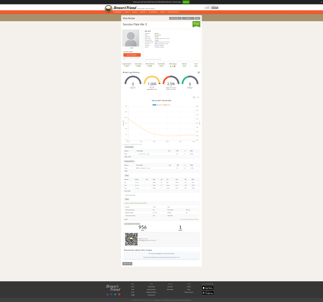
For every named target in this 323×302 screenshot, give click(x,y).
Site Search (170, 286)
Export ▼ (188, 18)
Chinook (137, 182)
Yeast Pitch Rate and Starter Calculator (189, 219)
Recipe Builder (151, 286)
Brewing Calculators (151, 292)
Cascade (137, 188)
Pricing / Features (189, 292)
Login (207, 7)
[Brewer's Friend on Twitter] (115, 294)
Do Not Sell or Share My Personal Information (180, 300)
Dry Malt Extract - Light (144, 154)
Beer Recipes (170, 289)
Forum (132, 292)
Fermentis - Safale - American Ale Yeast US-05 (135, 203)
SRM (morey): (173, 64)
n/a (196, 66)
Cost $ (196, 64)
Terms (162, 300)
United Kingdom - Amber (144, 168)
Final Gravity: (138, 64)
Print (197, 18)
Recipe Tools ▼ (175, 18)
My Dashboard (151, 295)
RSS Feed (167, 300)
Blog (133, 289)
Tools (127, 12)
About (188, 289)
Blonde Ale (158, 35)
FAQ (132, 295)
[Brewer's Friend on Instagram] (107, 294)
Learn (162, 12)
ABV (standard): (150, 64)
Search (134, 12)
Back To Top (127, 263)
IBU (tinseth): (161, 64)
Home (132, 286)
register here (175, 257)
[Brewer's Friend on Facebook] (111, 294)
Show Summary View (130, 195)
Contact (189, 286)
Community (117, 12)
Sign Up (186, 2)
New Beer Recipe (173, 12)
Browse (143, 12)
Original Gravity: (127, 64)
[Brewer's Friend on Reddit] (119, 294)
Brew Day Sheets (151, 289)
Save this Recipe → (132, 55)
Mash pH (184, 64)
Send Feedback (156, 300)
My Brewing (153, 12)
